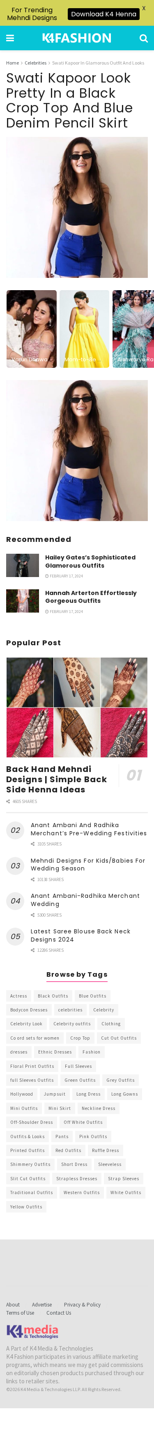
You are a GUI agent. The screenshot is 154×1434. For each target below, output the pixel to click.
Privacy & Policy (82, 1304)
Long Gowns (124, 1094)
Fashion (92, 1052)
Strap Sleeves (123, 1178)
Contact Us (58, 1312)
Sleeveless (110, 1164)
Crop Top (80, 1038)
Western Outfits (82, 1192)
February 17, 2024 (66, 576)
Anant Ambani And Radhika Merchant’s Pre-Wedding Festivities (89, 829)
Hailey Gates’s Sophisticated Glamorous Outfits (90, 561)
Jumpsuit (55, 1094)
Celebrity (103, 1010)
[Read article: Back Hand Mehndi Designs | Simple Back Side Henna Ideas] (77, 707)
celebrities (70, 1010)
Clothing (111, 1024)
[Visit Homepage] (76, 38)
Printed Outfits (27, 1150)
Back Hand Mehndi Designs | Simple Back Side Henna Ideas (56, 779)
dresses (19, 1052)
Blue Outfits (92, 996)
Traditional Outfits (31, 1192)
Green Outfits (80, 1080)
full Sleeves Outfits (32, 1080)
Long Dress (88, 1094)
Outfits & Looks (27, 1136)
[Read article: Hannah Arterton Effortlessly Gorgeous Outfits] (22, 601)
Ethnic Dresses (55, 1052)
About (13, 1304)
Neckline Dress (98, 1108)
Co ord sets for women (35, 1038)
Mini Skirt (59, 1108)
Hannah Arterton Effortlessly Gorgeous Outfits (91, 597)
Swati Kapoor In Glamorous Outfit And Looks (98, 63)
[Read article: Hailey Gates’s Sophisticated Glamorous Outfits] (22, 565)
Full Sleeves (78, 1066)
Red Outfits (68, 1150)
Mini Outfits (24, 1108)
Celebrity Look (26, 1024)
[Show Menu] (10, 38)
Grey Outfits (120, 1080)
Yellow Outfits (26, 1207)
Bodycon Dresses (29, 1010)
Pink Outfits (93, 1136)
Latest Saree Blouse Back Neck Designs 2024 (81, 935)
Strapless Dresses (76, 1178)
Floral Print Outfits (32, 1066)
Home (12, 63)
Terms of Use (20, 1312)
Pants (62, 1136)
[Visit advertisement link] (77, 450)
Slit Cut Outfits (28, 1178)
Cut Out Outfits (119, 1038)
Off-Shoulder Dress (31, 1122)
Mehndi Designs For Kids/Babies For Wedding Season (88, 865)
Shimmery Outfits (30, 1164)
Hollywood (21, 1094)
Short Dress (74, 1164)
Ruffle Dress (105, 1150)
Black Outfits (53, 996)
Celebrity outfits (72, 1024)
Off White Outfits (83, 1122)
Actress (18, 996)
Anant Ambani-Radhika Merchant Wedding (85, 900)
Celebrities (35, 63)
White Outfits (125, 1192)
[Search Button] (144, 38)
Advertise (42, 1304)
